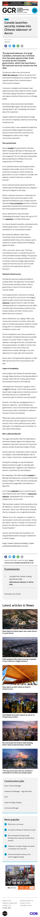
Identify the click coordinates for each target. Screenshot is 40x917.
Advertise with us (26, 901)
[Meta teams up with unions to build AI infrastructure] (20, 675)
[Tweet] (9, 46)
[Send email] (22, 46)
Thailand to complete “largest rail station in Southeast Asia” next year (21, 847)
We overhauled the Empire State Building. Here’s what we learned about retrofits (21, 838)
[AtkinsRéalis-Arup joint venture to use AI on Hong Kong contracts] (20, 703)
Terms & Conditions (9, 903)
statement (9, 219)
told (6, 389)
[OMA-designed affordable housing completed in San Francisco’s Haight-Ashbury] (20, 647)
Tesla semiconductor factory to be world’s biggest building (19, 855)
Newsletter (6, 901)
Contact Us (6, 905)
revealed (10, 148)
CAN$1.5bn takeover (10, 75)
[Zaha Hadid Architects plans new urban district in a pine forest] (20, 619)
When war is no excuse (15, 824)
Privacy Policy (25, 903)
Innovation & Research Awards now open (22, 830)
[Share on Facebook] (5, 46)
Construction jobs (14, 781)
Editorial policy (26, 905)
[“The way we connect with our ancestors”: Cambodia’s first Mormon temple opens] (20, 759)
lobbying (5, 303)
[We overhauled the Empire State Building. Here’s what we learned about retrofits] (20, 731)
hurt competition (17, 203)
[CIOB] (29, 913)
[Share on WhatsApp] (18, 46)
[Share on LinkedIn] (14, 46)
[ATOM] (11, 913)
